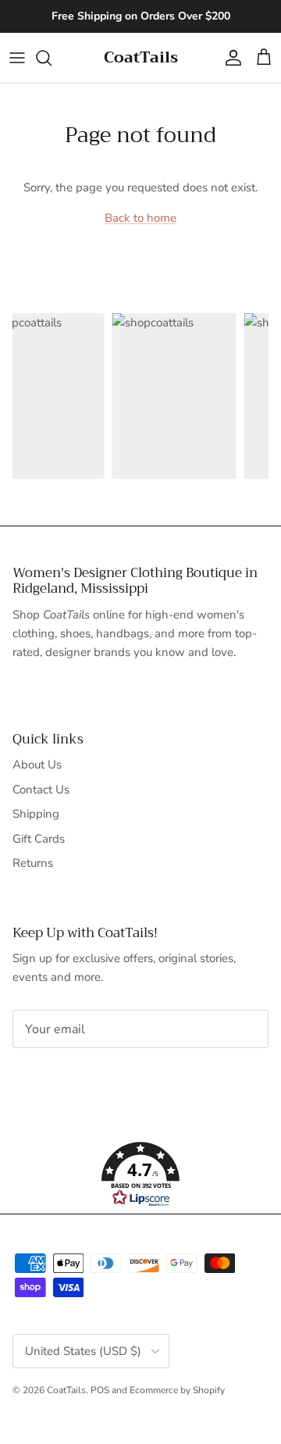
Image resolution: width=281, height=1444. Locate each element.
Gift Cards (38, 839)
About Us (37, 764)
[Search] (51, 58)
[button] (140, 1175)
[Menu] (17, 58)
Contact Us (40, 789)
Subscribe (64, 1078)
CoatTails (66, 1390)
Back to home (140, 218)
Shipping (35, 814)
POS (100, 1390)
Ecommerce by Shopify (177, 1390)
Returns (32, 863)
